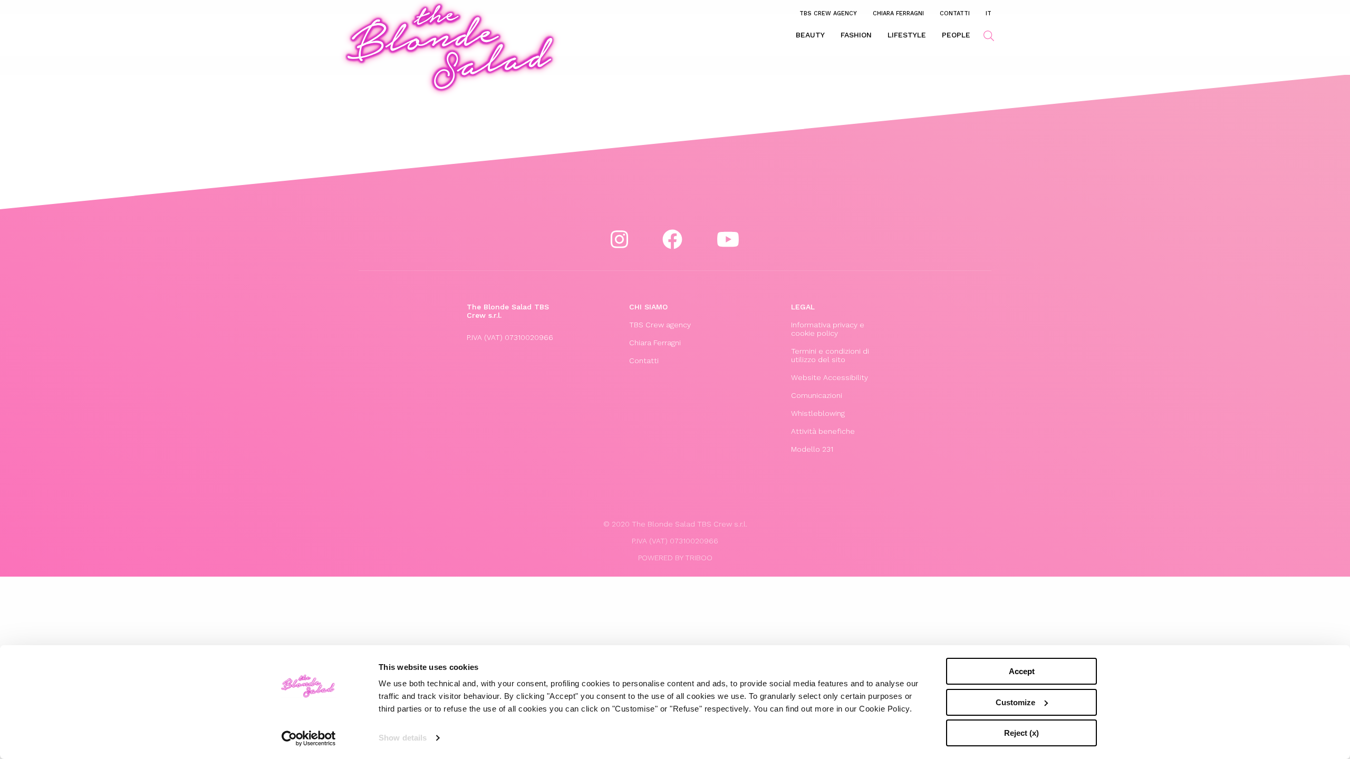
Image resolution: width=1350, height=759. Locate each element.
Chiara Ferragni (898, 13)
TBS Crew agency (828, 13)
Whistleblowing (818, 413)
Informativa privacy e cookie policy (827, 328)
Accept (1022, 671)
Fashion (856, 35)
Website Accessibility (829, 377)
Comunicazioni (816, 395)
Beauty (810, 35)
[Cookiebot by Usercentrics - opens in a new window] (309, 738)
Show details (403, 737)
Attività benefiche (823, 431)
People (956, 35)
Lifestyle (907, 35)
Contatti (955, 13)
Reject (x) (1021, 732)
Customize (1015, 702)
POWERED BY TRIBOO (675, 557)
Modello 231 (812, 449)
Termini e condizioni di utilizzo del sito (830, 355)
